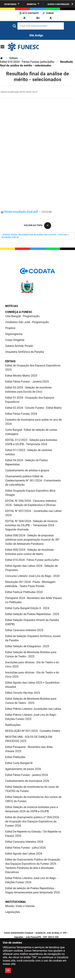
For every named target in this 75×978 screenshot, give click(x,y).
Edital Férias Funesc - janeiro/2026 (26, 775)
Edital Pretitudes (15, 757)
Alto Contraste (30, 13)
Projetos (10, 328)
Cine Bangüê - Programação (22, 316)
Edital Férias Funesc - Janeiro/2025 (27, 381)
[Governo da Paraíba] (37, 292)
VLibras (50, 13)
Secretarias (10, 4)
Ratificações (12, 725)
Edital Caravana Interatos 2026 (24, 841)
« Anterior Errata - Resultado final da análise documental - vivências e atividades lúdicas (35, 235)
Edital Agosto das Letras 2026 (23, 853)
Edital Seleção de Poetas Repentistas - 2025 (32, 614)
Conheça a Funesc (18, 312)
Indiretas (31, 4)
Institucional (15, 902)
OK (8, 970)
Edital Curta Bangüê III (18, 763)
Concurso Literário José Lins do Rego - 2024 (32, 576)
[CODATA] (37, 272)
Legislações (12, 912)
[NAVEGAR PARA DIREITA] (72, 4)
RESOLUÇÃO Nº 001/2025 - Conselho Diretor (32, 731)
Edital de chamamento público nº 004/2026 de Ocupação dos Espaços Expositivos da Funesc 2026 (32, 821)
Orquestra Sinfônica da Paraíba (24, 352)
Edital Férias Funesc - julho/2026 (25, 847)
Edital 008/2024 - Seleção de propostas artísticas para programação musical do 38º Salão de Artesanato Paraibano (32, 539)
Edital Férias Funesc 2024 (21, 413)
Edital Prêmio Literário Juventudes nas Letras (33, 709)
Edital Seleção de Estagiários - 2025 (27, 646)
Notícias (11, 306)
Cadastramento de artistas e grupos (27, 470)
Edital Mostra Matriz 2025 (21, 375)
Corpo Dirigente (14, 340)
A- (24, 18)
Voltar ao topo (33, 225)
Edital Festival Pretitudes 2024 (24, 592)
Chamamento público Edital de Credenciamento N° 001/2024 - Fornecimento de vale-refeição (33, 480)
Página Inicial (1, 58)
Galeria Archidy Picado (19, 346)
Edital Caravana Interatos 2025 (24, 630)
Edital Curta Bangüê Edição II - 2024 (27, 608)
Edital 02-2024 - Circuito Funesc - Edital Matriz (33, 407)
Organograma (13, 334)
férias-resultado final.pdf (21, 211)
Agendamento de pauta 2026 (23, 769)
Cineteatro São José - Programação (27, 322)
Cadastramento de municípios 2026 (27, 781)
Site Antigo (36, 35)
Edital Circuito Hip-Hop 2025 (22, 692)
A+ (38, 18)
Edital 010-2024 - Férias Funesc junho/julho (27, 61)
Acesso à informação (58, 4)
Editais (13, 58)
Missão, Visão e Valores (20, 906)
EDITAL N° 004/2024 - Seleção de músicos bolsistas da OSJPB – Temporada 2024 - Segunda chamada (31, 525)
